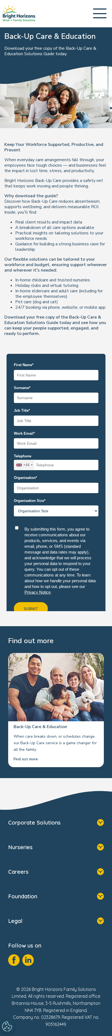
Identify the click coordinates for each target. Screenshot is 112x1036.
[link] (19, 13)
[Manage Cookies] (8, 1026)
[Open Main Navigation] (100, 13)
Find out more (26, 759)
